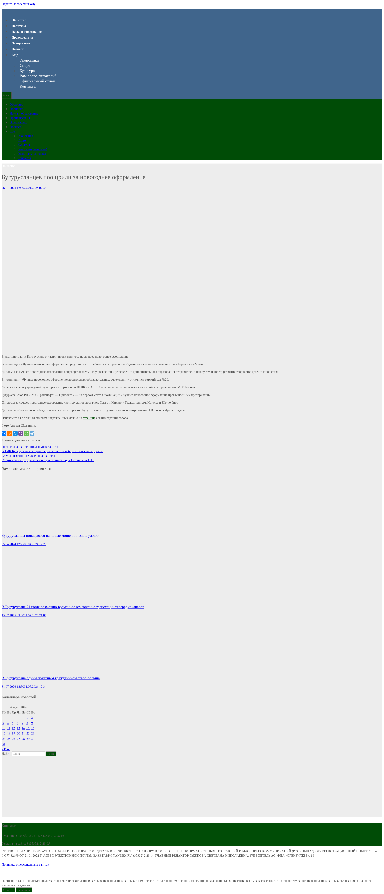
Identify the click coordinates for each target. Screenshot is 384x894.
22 (28, 733)
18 (8, 733)
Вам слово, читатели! (38, 75)
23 (32, 733)
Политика (19, 25)
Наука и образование (27, 31)
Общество (19, 20)
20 (18, 733)
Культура (27, 70)
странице (89, 418)
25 (8, 738)
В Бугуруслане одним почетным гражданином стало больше (51, 677)
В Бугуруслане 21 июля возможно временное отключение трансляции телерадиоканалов (73, 606)
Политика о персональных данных (25, 864)
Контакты (28, 86)
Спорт (25, 65)
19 (13, 733)
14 (23, 728)
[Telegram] (32, 433)
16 (32, 728)
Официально (21, 43)
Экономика (29, 60)
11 (8, 728)
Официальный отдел (37, 81)
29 (28, 738)
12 (13, 728)
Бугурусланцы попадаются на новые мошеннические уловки (50, 535)
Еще (15, 54)
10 (3, 728)
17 (3, 733)
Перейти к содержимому (18, 4)
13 (18, 728)
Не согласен (24, 890)
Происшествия (22, 37)
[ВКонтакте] (4, 433)
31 (3, 744)
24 (3, 738)
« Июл (6, 749)
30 (32, 738)
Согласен (8, 890)
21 (23, 733)
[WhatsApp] (26, 433)
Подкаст (18, 49)
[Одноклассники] (9, 433)
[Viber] (20, 433)
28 (23, 738)
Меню (6, 95)
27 (18, 738)
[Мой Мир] (15, 433)
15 (28, 728)
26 (13, 738)
